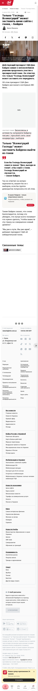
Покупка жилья (11, 557)
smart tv (8, 629)
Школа (8, 537)
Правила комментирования (26, 371)
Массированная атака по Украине (17, 447)
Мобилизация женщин (13, 468)
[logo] (8, 3)
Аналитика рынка (12, 555)
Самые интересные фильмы (15, 511)
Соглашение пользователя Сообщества (25, 366)
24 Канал (5, 8)
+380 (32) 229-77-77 (14, 657)
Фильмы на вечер (12, 517)
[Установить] (19, 676)
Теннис (8, 575)
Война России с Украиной (16, 434)
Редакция (5, 364)
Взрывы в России (11, 450)
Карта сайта (24, 394)
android (8, 623)
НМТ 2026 (9, 540)
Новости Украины (12, 416)
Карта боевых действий (14, 439)
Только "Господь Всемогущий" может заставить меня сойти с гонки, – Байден (28, 8)
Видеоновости (10, 421)
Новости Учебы (12, 529)
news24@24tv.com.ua (10, 331)
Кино (8, 509)
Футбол (8, 572)
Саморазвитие (10, 542)
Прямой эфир (10, 419)
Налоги (8, 499)
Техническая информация (25, 376)
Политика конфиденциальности (9, 386)
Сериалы (9, 522)
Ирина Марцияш (12, 28)
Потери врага (10, 453)
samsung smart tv (22, 629)
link (21, 339)
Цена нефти (10, 488)
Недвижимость (12, 552)
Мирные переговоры (13, 442)
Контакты (23, 380)
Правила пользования (9, 382)
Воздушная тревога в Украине (16, 445)
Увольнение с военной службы (16, 462)
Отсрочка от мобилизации (14, 473)
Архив (22, 391)
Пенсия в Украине (12, 502)
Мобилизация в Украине (15, 460)
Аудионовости (10, 424)
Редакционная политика (7, 368)
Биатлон (8, 578)
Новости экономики (13, 485)
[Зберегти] (33, 37)
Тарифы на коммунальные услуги (17, 496)
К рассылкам (13, 610)
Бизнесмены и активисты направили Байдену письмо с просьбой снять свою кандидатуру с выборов (16, 134)
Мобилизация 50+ (12, 465)
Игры (22, 398)
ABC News (14, 32)
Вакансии (23, 383)
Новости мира (14, 8)
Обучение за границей (13, 545)
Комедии (9, 520)
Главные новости (11, 413)
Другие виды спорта (12, 581)
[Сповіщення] (35, 3)
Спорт (8, 567)
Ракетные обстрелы (12, 436)
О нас (4, 361)
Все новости (11, 410)
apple (22, 623)
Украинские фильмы (13, 514)
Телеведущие (7, 376)
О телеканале (7, 372)
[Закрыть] (33, 671)
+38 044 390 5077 (26, 331)
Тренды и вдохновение (13, 560)
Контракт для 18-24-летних (15, 471)
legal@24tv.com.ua (26, 659)
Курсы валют (10, 491)
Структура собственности (25, 387)
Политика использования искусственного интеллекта (7, 392)
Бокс (7, 570)
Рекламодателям (8, 379)
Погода (8, 427)
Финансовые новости (13, 494)
